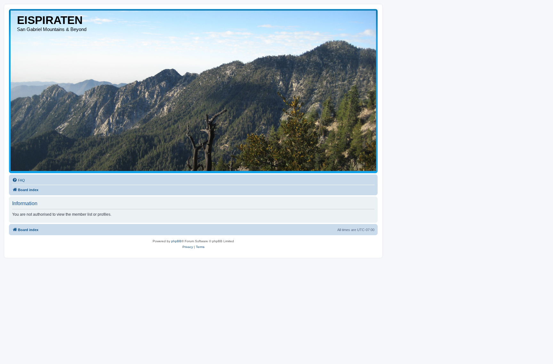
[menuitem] (18, 180)
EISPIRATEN (50, 20)
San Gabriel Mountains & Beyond (51, 29)
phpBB (176, 241)
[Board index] (193, 91)
